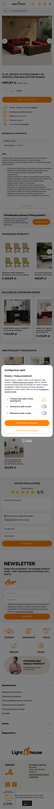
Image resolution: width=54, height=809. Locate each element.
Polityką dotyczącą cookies (22, 382)
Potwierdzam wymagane (27, 431)
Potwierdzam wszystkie (27, 423)
